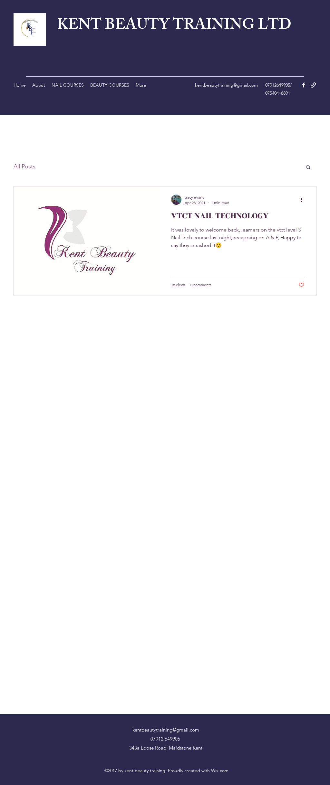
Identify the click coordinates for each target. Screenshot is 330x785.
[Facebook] (303, 85)
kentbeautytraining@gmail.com (226, 85)
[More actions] (303, 199)
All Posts (24, 166)
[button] (308, 167)
